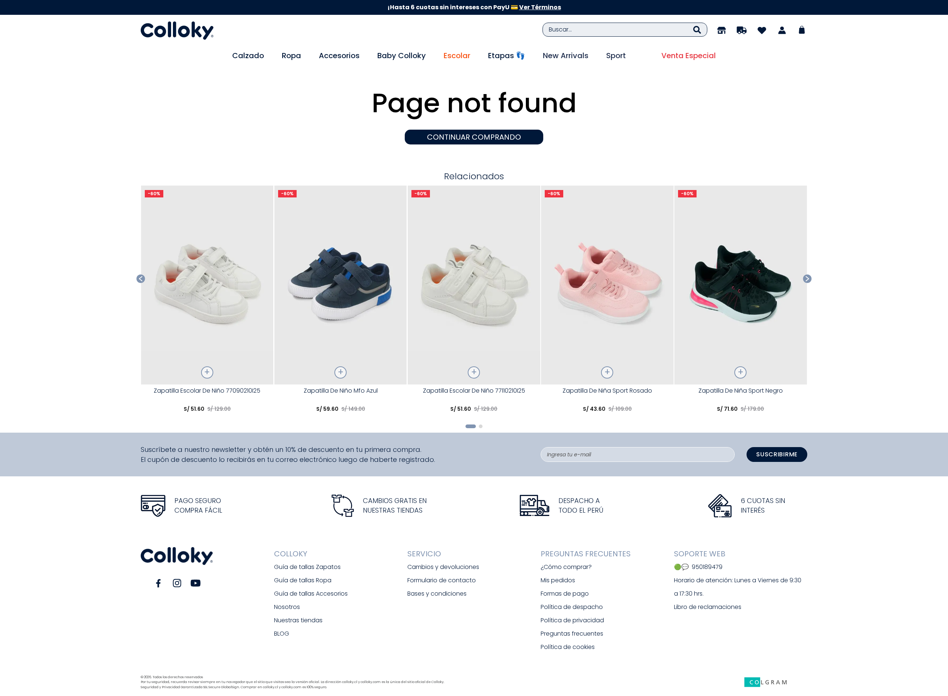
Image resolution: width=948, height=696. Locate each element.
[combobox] (625, 30)
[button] (470, 426)
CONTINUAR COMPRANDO (474, 137)
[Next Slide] (807, 278)
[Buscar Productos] (697, 29)
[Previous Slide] (141, 278)
